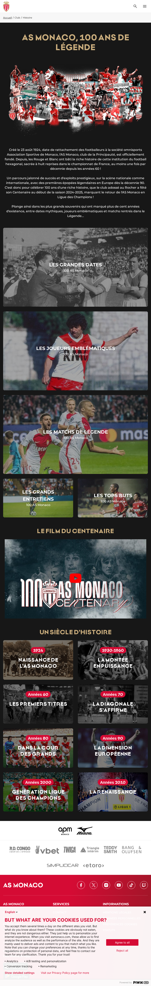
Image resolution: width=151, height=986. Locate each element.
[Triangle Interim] (89, 850)
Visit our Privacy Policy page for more (65, 972)
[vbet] (47, 850)
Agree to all (122, 942)
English (10, 912)
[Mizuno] (84, 830)
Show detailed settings (20, 972)
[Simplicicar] (62, 865)
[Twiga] (70, 850)
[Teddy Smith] (110, 850)
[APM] (65, 830)
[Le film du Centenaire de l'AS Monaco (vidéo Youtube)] (75, 579)
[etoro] (93, 865)
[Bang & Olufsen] (131, 850)
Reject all (122, 950)
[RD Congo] (20, 850)
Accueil (7, 17)
